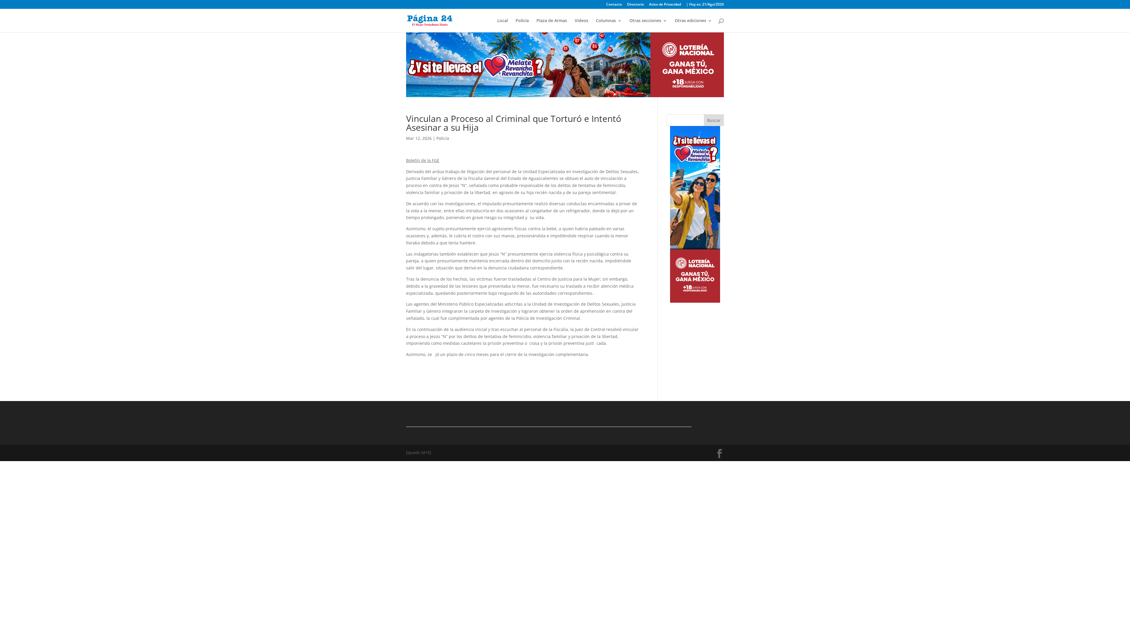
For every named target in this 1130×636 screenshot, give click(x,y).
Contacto (614, 5)
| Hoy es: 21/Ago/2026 (705, 5)
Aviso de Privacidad (665, 5)
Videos (581, 21)
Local (502, 21)
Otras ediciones (690, 21)
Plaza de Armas (551, 21)
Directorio (635, 5)
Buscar (714, 120)
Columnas (606, 21)
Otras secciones (645, 21)
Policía (522, 21)
